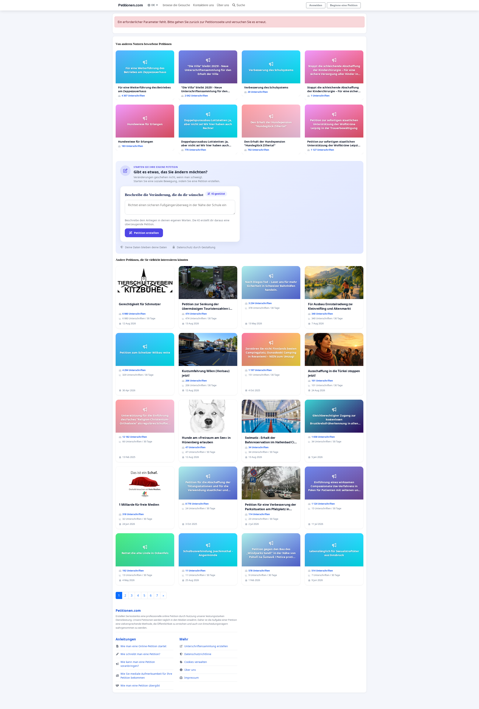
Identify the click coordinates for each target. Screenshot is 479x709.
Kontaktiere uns (203, 5)
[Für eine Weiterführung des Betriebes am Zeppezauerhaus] (145, 75)
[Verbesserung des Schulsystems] (271, 73)
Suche (241, 5)
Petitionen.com (130, 5)
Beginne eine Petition (344, 5)
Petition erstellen (146, 233)
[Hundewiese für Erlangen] (145, 127)
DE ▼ (154, 5)
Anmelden (315, 5)
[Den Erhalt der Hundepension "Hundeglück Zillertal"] (271, 129)
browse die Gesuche (176, 5)
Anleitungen (126, 639)
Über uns (223, 5)
